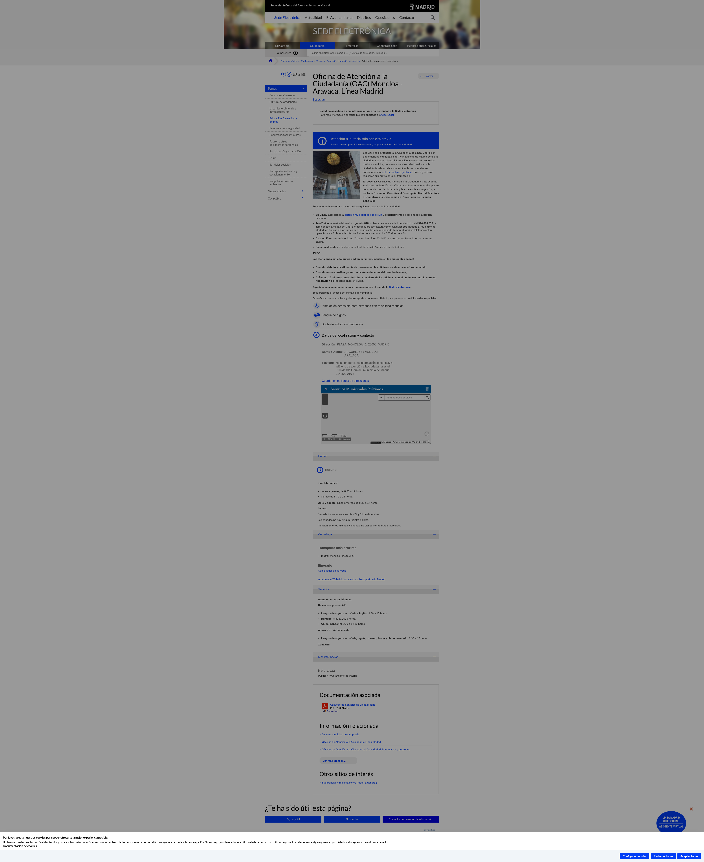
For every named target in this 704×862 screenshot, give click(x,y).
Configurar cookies (634, 856)
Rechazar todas (663, 856)
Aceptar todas (689, 856)
